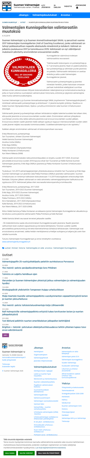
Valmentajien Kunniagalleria (64, 248)
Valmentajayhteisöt (41, 358)
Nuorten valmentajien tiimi (72, 406)
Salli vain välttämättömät (48, 453)
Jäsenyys (25, 15)
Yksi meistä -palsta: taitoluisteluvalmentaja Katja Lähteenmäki (33, 305)
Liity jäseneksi (45, 6)
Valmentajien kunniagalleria (72, 360)
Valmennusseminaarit (42, 398)
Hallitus (64, 400)
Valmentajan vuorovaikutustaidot (46, 401)
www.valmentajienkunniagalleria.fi (16, 241)
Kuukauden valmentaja (70, 366)
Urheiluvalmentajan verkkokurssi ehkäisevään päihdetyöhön (46, 418)
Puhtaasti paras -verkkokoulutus (46, 435)
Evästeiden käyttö (8, 366)
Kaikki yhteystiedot (9, 360)
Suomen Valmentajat (9, 22)
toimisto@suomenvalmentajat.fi (13, 357)
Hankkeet (65, 415)
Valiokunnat (66, 403)
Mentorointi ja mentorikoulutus (45, 379)
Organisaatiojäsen (40, 355)
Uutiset (23, 22)
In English (57, 6)
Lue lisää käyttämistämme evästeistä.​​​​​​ (50, 447)
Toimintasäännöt (68, 390)
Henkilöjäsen (38, 352)
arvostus (48, 248)
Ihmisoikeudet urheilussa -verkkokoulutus (44, 426)
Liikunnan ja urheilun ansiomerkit (70, 370)
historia (22, 248)
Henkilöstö (65, 397)
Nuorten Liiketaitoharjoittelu (44, 382)
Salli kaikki (9, 453)
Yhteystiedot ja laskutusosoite (73, 387)
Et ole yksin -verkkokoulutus (44, 422)
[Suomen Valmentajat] (21, 6)
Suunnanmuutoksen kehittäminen (41, 391)
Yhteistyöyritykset (68, 412)
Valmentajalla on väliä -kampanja (70, 352)
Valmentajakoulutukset (45, 15)
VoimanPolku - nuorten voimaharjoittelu (42, 408)
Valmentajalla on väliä (35, 248)
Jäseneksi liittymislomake (43, 361)
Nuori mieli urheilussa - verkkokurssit (42, 431)
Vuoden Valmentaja (69, 363)
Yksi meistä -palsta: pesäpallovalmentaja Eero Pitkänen (29, 268)
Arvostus (67, 15)
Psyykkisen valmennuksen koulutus (43, 386)
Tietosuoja (6, 364)
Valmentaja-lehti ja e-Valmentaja (74, 418)
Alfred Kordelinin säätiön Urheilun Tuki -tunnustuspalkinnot (71, 376)
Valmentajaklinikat (40, 395)
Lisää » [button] (6, 335)
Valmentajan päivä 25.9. (70, 356)
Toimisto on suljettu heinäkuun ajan (19, 274)
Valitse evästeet (26, 453)
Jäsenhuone (80, 5)
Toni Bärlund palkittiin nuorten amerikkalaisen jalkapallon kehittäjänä (36, 321)
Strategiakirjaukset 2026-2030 (73, 393)
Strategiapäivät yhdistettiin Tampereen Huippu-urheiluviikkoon (33, 290)
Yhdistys (68, 6)
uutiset (8, 248)
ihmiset (15, 248)
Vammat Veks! (39, 404)
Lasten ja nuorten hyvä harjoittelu (42, 375)
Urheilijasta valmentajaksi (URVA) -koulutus (46, 413)
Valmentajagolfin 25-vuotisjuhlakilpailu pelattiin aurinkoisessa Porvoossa (38, 261)
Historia (65, 409)
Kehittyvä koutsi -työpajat (43, 371)
